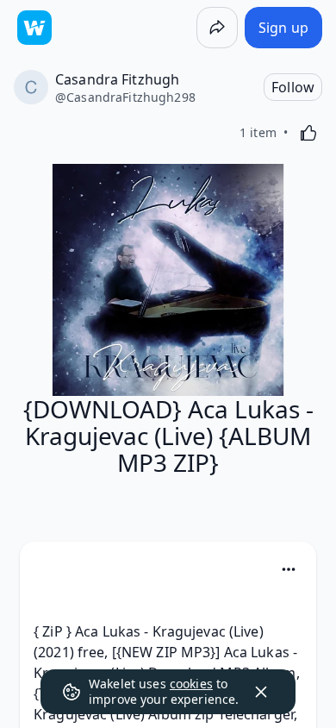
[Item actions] (288, 569)
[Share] (217, 27)
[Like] (308, 133)
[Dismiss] (261, 692)
